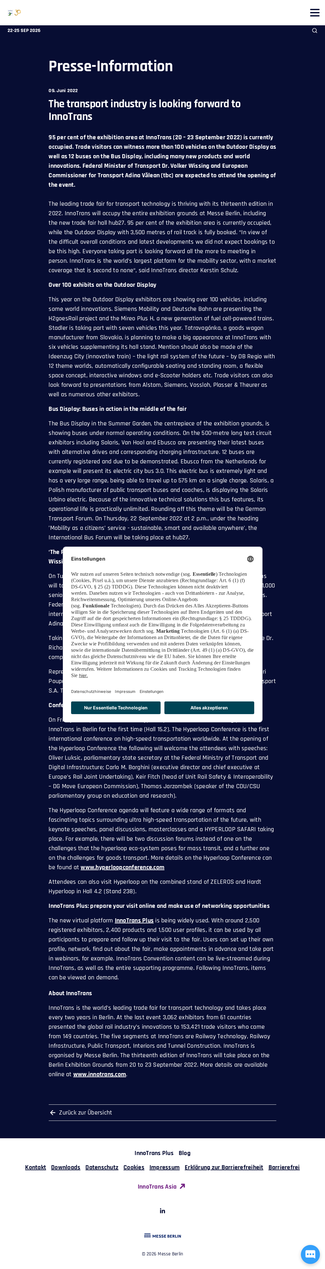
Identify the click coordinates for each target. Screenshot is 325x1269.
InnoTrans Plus (134, 920)
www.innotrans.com (99, 1074)
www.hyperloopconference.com (122, 867)
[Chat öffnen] (310, 1254)
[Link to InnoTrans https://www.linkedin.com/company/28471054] (162, 1212)
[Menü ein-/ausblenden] (314, 12)
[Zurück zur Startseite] (10, 12)
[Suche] (314, 30)
